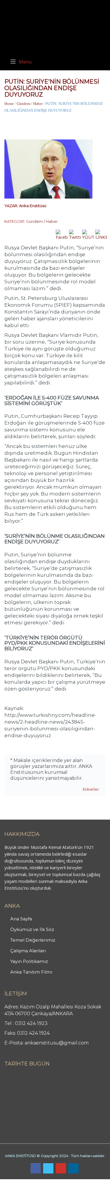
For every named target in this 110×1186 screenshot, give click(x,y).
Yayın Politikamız (29, 961)
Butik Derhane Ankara (21, 1182)
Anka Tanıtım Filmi (31, 972)
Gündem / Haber (30, 103)
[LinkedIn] (73, 1168)
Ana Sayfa (21, 919)
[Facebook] (36, 1168)
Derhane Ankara (60, 1182)
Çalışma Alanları (28, 950)
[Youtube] (61, 1168)
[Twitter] (48, 1168)
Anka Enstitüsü (32, 205)
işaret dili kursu (92, 1182)
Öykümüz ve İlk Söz (32, 929)
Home (9, 103)
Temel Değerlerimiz (32, 940)
